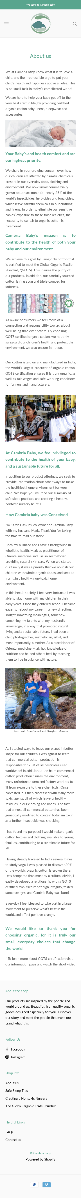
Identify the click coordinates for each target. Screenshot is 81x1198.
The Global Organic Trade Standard (30, 1106)
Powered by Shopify (41, 1159)
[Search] (75, 24)
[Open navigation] (6, 23)
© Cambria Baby (40, 1153)
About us (12, 1083)
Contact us (13, 1140)
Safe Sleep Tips (16, 1090)
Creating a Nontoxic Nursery (26, 1098)
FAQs (9, 1132)
